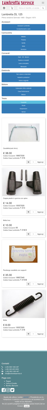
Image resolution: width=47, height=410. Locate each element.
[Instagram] (8, 391)
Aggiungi (40, 162)
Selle (23, 46)
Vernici (24, 112)
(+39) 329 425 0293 (12, 369)
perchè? (26, 397)
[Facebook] (4, 391)
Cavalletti (23, 102)
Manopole (24, 66)
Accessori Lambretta (23, 26)
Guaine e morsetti (23, 60)
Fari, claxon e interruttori (23, 74)
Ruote (23, 105)
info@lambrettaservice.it (13, 373)
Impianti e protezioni (23, 77)
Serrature (23, 49)
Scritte (23, 43)
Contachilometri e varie (23, 29)
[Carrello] (4, 8)
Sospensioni (23, 108)
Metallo (23, 36)
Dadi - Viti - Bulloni (23, 57)
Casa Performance (23, 91)
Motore (23, 94)
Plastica (23, 40)
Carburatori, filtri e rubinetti (23, 88)
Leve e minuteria (24, 63)
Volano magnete (23, 80)
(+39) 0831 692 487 (12, 367)
